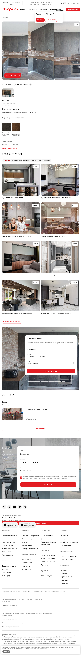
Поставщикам (65, 545)
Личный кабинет (47, 536)
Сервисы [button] (43, 9)
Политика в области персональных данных (14, 623)
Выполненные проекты (30, 536)
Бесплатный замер (48, 558)
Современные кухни (9, 536)
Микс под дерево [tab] (36, 160)
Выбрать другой (51, 20)
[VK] (4, 507)
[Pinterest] (20, 507)
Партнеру (63, 530)
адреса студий (34, 4)
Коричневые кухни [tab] (17, 160)
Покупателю (45, 530)
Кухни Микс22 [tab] (46, 160)
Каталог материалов (29, 554)
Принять (6, 651)
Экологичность (27, 563)
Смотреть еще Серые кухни (11, 321)
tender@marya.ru (7, 601)
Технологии (6, 552)
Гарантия (44, 565)
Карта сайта (64, 583)
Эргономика (26, 566)
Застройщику (65, 539)
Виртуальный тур (66, 577)
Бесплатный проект (48, 555)
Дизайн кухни (27, 545)
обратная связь (46, 2)
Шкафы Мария (7, 545)
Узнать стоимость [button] (13, 75)
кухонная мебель (38, 591)
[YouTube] (14, 507)
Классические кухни (9, 539)
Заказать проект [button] (73, 9)
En (64, 3)
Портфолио (25, 530)
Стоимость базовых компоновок (48, 543)
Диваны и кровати (9, 566)
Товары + (5, 561)
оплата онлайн (34, 2)
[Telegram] (25, 507)
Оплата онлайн (46, 539)
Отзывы (25, 542)
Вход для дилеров (66, 551)
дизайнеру (11, 4)
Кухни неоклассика (9, 542)
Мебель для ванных (9, 549)
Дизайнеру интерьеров (69, 542)
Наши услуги (45, 550)
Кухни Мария (6, 530)
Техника (5, 569)
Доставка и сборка (48, 562)
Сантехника (6, 572)
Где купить (45, 571)
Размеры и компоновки (30, 549)
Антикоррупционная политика (10, 627)
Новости (63, 573)
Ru (61, 3)
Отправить (48, 484)
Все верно (40, 20)
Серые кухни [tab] (6, 160)
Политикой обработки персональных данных (53, 381)
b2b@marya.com (7, 615)
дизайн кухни (47, 591)
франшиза (6, 2)
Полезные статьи (28, 539)
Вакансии (64, 580)
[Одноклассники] (9, 507)
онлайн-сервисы (46, 4)
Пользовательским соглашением (38, 648)
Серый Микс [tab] (26, 160)
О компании (64, 565)
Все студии (40, 428)
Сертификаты (26, 569)
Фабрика (63, 570)
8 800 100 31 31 (73, 3)
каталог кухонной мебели (59, 591)
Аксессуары (6, 576)
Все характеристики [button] (9, 149)
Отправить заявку (50, 371)
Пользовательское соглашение (11, 619)
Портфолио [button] (33, 9)
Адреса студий (46, 576)
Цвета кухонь (27, 559)
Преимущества (8, 555)
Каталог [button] (23, 9)
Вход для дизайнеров (68, 556)
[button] (56, 9)
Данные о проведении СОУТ (10, 605)
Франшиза (64, 536)
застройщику (16, 2)
